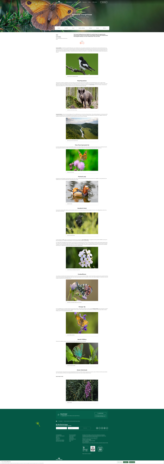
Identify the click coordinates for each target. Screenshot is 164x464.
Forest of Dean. (92, 84)
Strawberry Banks (95, 308)
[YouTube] (105, 428)
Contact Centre (64, 415)
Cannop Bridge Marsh (85, 239)
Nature (73, 28)
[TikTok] (107, 428)
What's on (104, 28)
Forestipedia (60, 421)
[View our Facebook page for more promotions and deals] (81, 43)
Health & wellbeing (82, 28)
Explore (59, 28)
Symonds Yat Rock (59, 114)
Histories (90, 28)
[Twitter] (83, 43)
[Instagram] (102, 428)
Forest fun (66, 28)
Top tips (97, 28)
